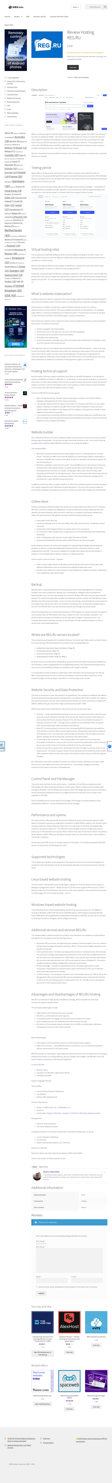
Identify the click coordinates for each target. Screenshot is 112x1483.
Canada (12, 155)
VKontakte (83, 1113)
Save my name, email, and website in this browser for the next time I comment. (67, 1287)
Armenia (10, 137)
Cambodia (19, 151)
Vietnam (8, 299)
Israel (18, 201)
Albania (16, 133)
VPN (8, 105)
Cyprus (8, 162)
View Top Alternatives (42, 1404)
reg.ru (45, 1070)
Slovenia (21, 263)
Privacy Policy (48, 1443)
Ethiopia (20, 169)
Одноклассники (94, 1113)
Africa (9, 133)
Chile (22, 155)
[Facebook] (102, 1172)
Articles (7, 16)
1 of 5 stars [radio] (37, 1244)
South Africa (12, 266)
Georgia (8, 182)
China (7, 158)
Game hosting (12, 116)
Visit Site (69, 1409)
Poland (13, 245)
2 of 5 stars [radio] (39, 1244)
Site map (46, 1438)
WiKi (28, 16)
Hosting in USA (12, 87)
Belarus (16, 144)
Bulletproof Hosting (14, 98)
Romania (20, 249)
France (15, 176)
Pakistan (9, 242)
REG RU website (85, 348)
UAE (19, 281)
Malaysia (9, 223)
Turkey (10, 281)
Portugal (9, 250)
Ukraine (10, 286)
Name (39, 1277)
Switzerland (14, 275)
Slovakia (14, 263)
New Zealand (14, 236)
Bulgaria (10, 151)
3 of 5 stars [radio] (41, 1244)
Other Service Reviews (81, 77)
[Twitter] (104, 1172)
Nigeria (22, 236)
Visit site (73, 67)
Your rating (40, 1241)
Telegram (50, 1113)
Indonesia (21, 197)
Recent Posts (43, 1167)
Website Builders (12, 113)
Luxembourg (9, 220)
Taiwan (8, 278)
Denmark (10, 165)
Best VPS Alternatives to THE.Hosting (42, 1353)
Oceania (18, 239)
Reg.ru (33, 134)
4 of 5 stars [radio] (43, 1244)
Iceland (17, 194)
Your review (40, 1247)
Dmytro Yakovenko (51, 1171)
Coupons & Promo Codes (59, 16)
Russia (83, 1207)
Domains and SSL (39, 16)
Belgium (10, 147)
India (10, 197)
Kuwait (23, 213)
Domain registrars (13, 102)
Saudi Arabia (22, 254)
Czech (16, 161)
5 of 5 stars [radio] (45, 1244)
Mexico (18, 223)
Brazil (21, 147)
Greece (20, 186)
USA (10, 295)
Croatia (20, 159)
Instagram (66, 1113)
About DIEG (9, 25)
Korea (16, 213)
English (75, 7)
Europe (11, 172)
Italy (10, 205)
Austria (14, 141)
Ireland (9, 201)
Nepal (17, 226)
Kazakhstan (16, 209)
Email (74, 1277)
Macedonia (18, 220)
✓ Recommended (13, 78)
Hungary (9, 194)
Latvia (8, 217)
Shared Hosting (12, 94)
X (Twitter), (74, 1113)
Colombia (13, 158)
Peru (15, 242)
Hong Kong (13, 190)
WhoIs (39, 313)
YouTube (58, 1113)
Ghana (12, 187)
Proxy (9, 109)
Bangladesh (9, 144)
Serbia (8, 258)
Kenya (8, 213)
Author (34, 1167)
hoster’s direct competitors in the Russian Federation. (51, 1059)
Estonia (11, 168)
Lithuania (20, 216)
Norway (9, 239)
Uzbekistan (20, 296)
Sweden (16, 270)
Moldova (9, 226)
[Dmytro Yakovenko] (37, 1176)
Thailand (16, 278)
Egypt (19, 165)
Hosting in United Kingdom (16, 91)
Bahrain (23, 141)
